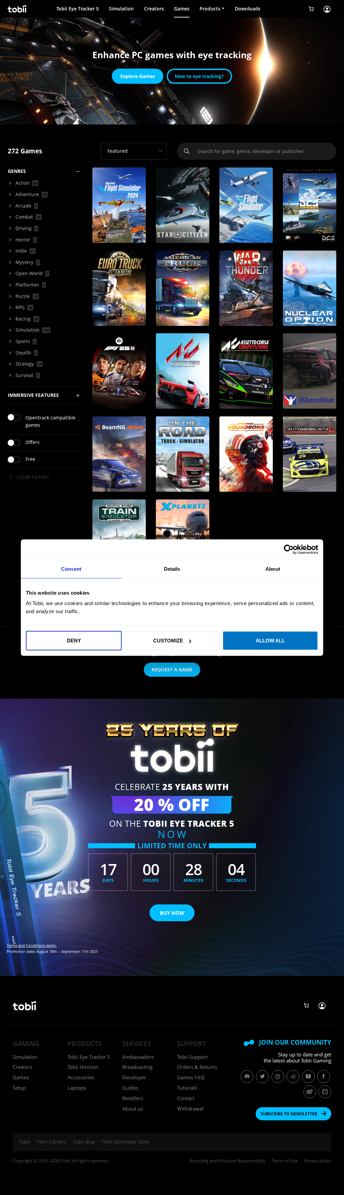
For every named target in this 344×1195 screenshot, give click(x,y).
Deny (74, 640)
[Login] (327, 8)
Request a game (172, 669)
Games (181, 8)
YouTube (308, 1076)
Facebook (323, 1076)
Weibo (309, 1091)
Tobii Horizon (83, 1066)
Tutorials (187, 1087)
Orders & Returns (197, 1066)
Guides (130, 1087)
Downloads (247, 8)
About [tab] (272, 568)
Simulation (121, 8)
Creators (154, 8)
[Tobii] (17, 8)
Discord (247, 1076)
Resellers (132, 1098)
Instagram (277, 1076)
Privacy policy (317, 1161)
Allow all (270, 640)
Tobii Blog (84, 1141)
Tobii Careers (52, 1141)
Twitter (262, 1076)
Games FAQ (191, 1077)
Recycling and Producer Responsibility (227, 1161)
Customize (168, 640)
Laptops (77, 1087)
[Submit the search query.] (187, 151)
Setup (19, 1087)
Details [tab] (172, 568)
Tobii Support (192, 1056)
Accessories (81, 1077)
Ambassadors (138, 1056)
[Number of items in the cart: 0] (311, 8)
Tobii (24, 1141)
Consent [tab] (71, 568)
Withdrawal (190, 1108)
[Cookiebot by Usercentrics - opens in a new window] (288, 549)
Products (210, 8)
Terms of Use (285, 1161)
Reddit (293, 1076)
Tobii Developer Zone (125, 1141)
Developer (134, 1077)
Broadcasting (137, 1066)
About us (132, 1108)
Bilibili (324, 1091)
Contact (186, 1098)
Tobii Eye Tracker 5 (77, 8)
